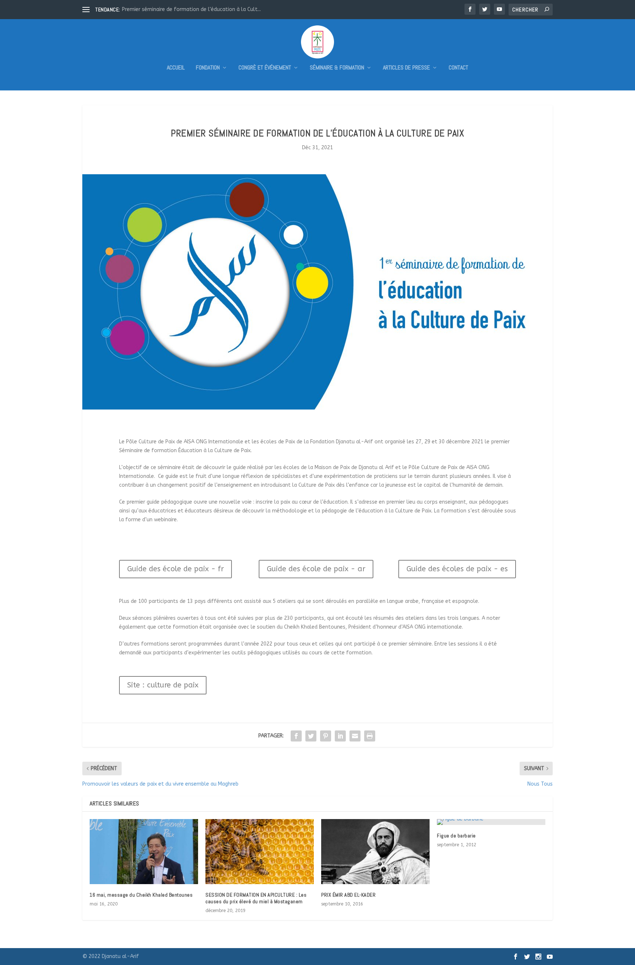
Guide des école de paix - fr (175, 569)
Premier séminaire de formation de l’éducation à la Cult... (191, 9)
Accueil (176, 68)
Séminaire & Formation (337, 68)
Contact (458, 68)
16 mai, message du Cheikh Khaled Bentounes (141, 894)
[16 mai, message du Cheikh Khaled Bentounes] (144, 851)
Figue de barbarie (456, 835)
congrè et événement (264, 68)
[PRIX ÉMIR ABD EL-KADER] (375, 851)
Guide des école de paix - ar (316, 569)
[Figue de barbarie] (491, 822)
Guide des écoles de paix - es (457, 569)
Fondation (208, 68)
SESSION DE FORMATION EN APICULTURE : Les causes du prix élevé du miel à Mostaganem (255, 898)
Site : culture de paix (162, 685)
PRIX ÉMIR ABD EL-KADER (348, 894)
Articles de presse (406, 68)
